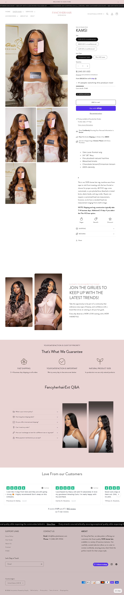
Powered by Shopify (23, 590)
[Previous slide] (5, 494)
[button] (18, 11)
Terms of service (54, 590)
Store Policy (9, 536)
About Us (8, 543)
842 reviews (71, 509)
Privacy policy (44, 590)
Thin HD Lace (100, 57)
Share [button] (80, 240)
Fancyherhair (14, 590)
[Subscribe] (41, 564)
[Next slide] (118, 494)
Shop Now (41, 524)
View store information (85, 125)
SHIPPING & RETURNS (84, 94)
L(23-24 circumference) (86, 49)
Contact (8, 547)
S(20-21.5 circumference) (87, 39)
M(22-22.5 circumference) (87, 44)
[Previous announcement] (6, 2)
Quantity (78, 62)
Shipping (78, 75)
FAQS (7, 551)
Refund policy (34, 590)
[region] (62, 494)
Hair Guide (9, 540)
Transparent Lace (84, 57)
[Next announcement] (118, 2)
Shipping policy (64, 590)
